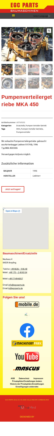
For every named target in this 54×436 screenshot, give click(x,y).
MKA (18, 129)
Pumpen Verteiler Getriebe (32, 129)
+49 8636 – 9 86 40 (19, 269)
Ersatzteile (20, 125)
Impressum (38, 378)
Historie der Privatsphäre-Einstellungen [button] (27, 384)
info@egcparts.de (16, 285)
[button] (13, 15)
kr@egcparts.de (15, 288)
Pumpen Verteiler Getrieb (36, 125)
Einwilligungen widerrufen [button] (27, 387)
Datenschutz (24, 378)
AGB (13, 378)
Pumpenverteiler (23, 132)
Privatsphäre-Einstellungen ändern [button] (27, 381)
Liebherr (37, 175)
